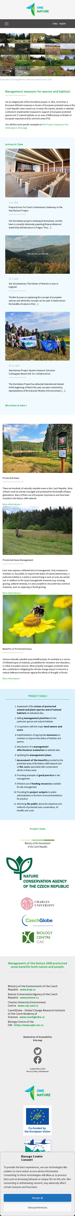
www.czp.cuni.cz (28, 1005)
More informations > (12, 504)
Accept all (37, 1198)
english (62, 23)
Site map (37, 1040)
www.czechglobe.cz (32, 1017)
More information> (11, 678)
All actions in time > (16, 405)
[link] (37, 58)
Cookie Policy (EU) (37, 1068)
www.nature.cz (29, 997)
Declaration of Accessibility (37, 1036)
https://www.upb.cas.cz (28, 1025)
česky (55, 23)
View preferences (37, 1207)
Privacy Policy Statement (38, 1071)
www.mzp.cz (28, 989)
